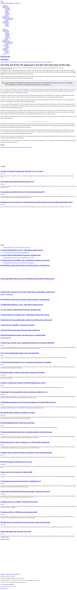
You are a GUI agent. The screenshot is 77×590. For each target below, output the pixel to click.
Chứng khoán (8, 9)
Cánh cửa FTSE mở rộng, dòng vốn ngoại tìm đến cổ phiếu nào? (20, 330)
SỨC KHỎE (5, 21)
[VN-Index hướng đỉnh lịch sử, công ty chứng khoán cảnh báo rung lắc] (17, 247)
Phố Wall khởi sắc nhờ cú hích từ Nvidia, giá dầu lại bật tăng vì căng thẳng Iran (25, 265)
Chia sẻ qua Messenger (13, 61)
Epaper (4, 54)
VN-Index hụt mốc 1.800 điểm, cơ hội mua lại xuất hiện (17, 325)
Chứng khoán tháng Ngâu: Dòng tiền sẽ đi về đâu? (15, 531)
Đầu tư (6, 10)
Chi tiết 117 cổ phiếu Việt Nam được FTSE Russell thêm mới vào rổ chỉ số (23, 383)
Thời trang (7, 24)
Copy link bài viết (48, 61)
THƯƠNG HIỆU (6, 17)
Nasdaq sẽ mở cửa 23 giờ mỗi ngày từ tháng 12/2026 (16, 472)
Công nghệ (7, 14)
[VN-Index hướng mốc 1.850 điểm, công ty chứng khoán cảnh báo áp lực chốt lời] (19, 257)
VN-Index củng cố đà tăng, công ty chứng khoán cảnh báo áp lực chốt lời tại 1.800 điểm (27, 343)
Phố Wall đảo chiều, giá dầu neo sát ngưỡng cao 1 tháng (17, 412)
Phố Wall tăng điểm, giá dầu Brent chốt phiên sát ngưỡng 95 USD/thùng (22, 372)
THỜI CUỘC (5, 6)
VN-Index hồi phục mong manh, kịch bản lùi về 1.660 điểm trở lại (20, 481)
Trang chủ (5, 5)
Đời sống (7, 25)
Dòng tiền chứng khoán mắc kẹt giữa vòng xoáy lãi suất (17, 423)
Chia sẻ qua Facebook (4, 61)
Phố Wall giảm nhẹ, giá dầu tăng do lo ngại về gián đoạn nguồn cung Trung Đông (25, 522)
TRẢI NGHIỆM (6, 22)
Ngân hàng (7, 8)
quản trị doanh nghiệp (49, 113)
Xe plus (6, 15)
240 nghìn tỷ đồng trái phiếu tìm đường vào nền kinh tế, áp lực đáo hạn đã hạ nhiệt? (26, 452)
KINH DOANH (6, 7)
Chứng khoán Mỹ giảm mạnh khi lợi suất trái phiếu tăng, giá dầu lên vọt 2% (24, 392)
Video (6, 51)
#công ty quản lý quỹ (18, 147)
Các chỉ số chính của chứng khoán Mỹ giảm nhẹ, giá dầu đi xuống (20, 255)
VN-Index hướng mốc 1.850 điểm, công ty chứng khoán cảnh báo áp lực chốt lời (24, 260)
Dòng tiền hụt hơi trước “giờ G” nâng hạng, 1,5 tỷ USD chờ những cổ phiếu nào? (25, 442)
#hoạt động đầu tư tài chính (27, 147)
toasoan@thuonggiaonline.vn (8, 584)
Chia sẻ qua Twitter (22, 61)
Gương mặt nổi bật (8, 19)
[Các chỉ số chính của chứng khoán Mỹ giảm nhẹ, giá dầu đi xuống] (16, 252)
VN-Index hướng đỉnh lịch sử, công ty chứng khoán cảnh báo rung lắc (21, 250)
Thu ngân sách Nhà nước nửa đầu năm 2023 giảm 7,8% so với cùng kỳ (22, 171)
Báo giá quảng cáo (4, 588)
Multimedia (5, 49)
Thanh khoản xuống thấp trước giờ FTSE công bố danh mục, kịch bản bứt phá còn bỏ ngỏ (28, 402)
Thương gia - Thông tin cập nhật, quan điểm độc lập (10, 3)
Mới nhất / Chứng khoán (6, 294)
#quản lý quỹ (10, 147)
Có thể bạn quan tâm (5, 337)
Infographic (7, 50)
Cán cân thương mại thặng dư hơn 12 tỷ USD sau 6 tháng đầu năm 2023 (22, 192)
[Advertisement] (36, 156)
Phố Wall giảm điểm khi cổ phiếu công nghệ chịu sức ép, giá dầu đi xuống (23, 335)
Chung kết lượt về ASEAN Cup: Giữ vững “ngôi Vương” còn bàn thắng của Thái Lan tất (27, 292)
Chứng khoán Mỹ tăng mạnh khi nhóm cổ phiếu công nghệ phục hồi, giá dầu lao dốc (26, 320)
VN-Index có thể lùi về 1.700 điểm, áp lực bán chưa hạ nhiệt (18, 512)
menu (1, 1)
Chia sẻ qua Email (41, 61)
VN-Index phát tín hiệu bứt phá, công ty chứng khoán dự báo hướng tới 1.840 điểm (25, 362)
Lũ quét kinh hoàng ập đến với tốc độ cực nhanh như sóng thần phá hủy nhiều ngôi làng (27, 278)
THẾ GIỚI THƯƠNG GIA (8, 18)
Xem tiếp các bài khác (5, 539)
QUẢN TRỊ (5, 16)
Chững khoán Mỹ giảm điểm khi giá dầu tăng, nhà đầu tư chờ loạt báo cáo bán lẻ (25, 491)
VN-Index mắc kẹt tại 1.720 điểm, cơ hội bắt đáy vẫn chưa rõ (19, 502)
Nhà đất (6, 11)
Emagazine (7, 52)
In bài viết (36, 61)
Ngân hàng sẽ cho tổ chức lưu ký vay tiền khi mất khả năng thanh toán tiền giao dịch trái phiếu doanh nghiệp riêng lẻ (36, 202)
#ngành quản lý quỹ (4, 147)
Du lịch (6, 23)
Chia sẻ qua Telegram (30, 61)
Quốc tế (6, 20)
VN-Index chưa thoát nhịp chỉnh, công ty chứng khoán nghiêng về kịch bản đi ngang (26, 432)
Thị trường (7, 12)
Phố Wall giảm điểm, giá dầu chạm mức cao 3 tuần (16, 462)
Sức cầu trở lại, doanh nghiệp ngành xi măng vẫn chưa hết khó (19, 353)
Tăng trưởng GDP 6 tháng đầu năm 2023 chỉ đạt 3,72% (17, 181)
